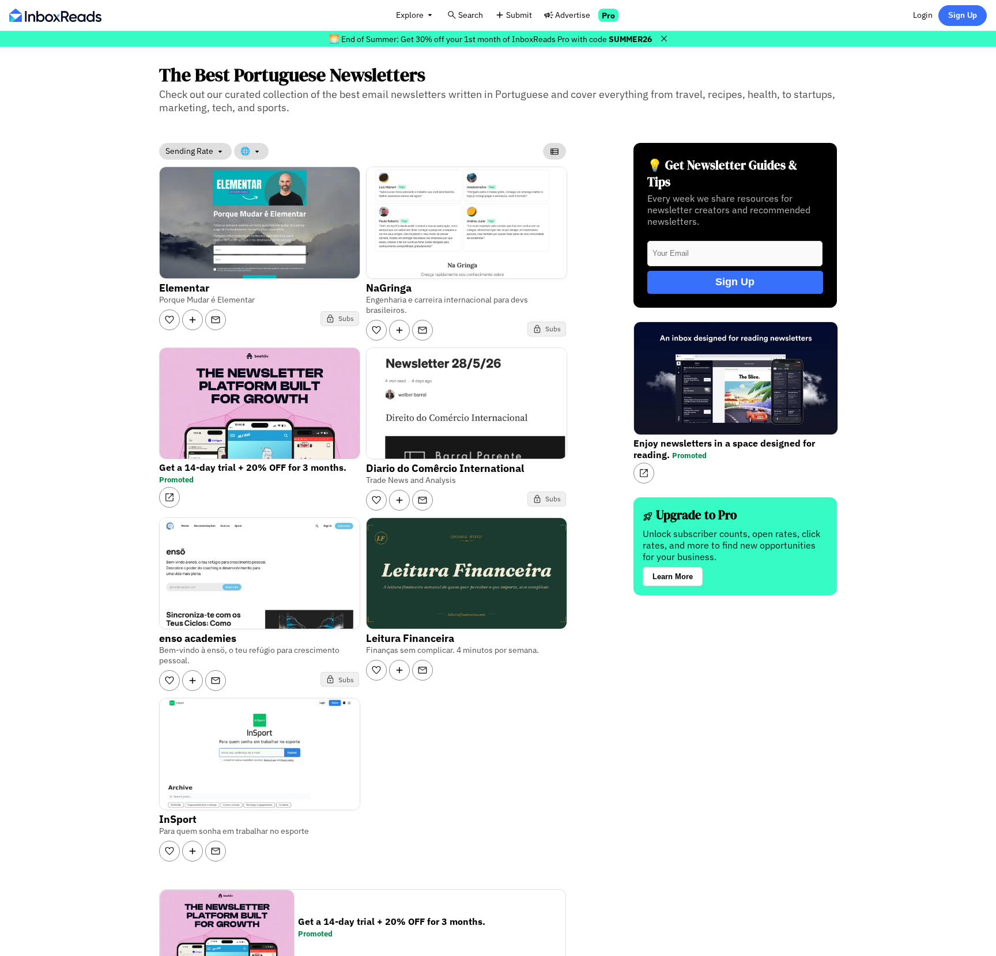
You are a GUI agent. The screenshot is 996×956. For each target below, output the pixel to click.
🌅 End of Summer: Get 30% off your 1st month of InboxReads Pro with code (490, 38)
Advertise (572, 14)
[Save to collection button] (192, 319)
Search (470, 14)
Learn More (672, 576)
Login (923, 14)
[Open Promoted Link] (169, 497)
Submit (519, 14)
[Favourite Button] (169, 319)
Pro (608, 15)
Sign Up (962, 15)
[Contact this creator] (215, 319)
